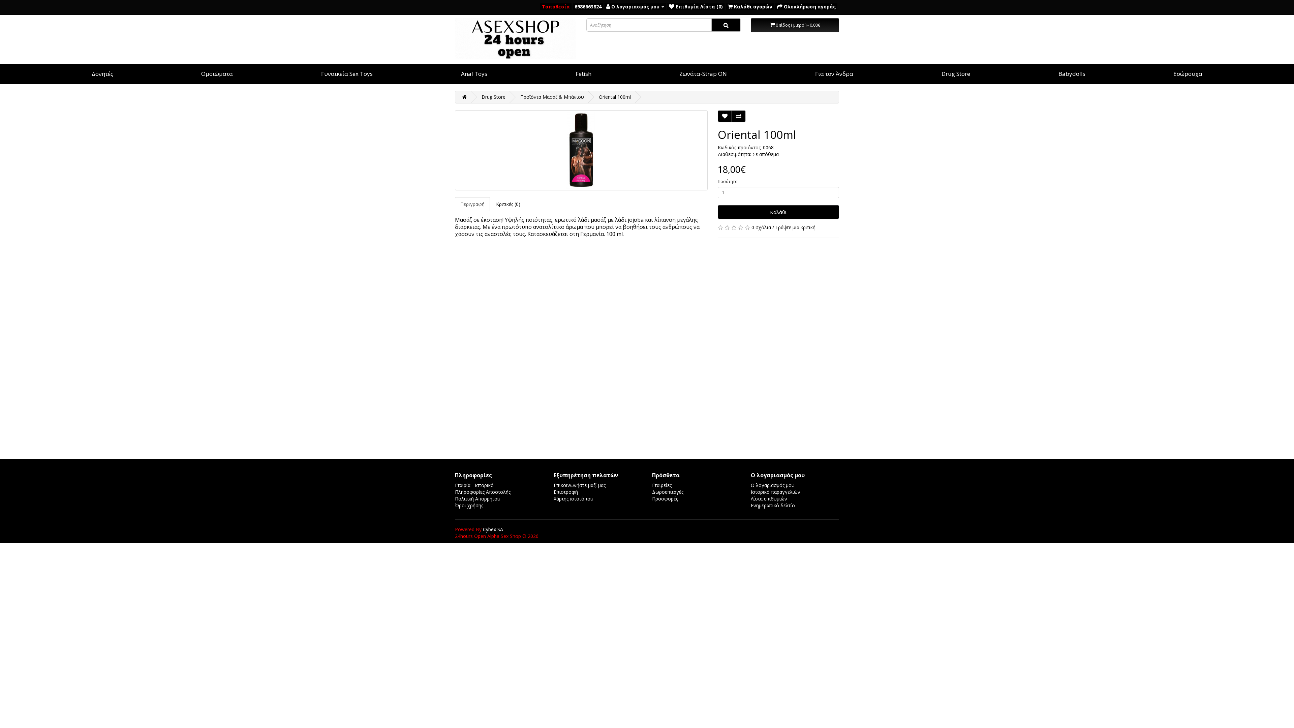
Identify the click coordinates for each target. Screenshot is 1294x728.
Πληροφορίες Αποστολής (483, 492)
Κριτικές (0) (508, 204)
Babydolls (1071, 74)
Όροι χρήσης (469, 505)
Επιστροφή (566, 492)
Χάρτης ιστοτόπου (573, 498)
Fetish (583, 74)
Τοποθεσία (556, 6)
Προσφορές (665, 498)
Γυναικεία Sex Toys (347, 74)
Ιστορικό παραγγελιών (775, 492)
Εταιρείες (662, 485)
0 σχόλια (761, 227)
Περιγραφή (472, 204)
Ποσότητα (728, 181)
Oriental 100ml (615, 97)
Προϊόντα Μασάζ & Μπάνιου (552, 97)
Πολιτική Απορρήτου (477, 498)
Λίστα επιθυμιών (769, 498)
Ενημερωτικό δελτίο (773, 505)
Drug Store (956, 74)
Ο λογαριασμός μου (773, 485)
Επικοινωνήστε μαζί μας (580, 485)
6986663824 (588, 6)
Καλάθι (778, 212)
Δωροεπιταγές (667, 492)
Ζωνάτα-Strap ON (703, 74)
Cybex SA (493, 529)
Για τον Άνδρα (834, 74)
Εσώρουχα (1187, 74)
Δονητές (102, 74)
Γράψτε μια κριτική (795, 227)
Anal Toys (474, 74)
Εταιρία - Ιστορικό (474, 485)
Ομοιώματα (217, 74)
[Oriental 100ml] (581, 150)
